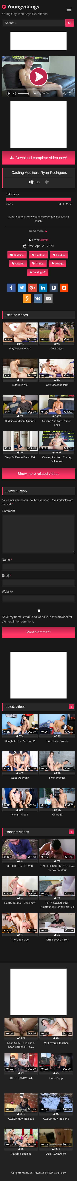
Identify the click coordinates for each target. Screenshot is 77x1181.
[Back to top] (65, 1170)
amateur (40, 254)
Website (7, 591)
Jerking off (39, 272)
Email (6, 575)
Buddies (19, 254)
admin (44, 240)
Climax (40, 263)
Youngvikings (22, 6)
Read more (36, 231)
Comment (8, 511)
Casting (19, 263)
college (59, 263)
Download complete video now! (40, 158)
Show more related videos (38, 474)
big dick (60, 254)
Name (7, 559)
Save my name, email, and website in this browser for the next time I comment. (37, 619)
